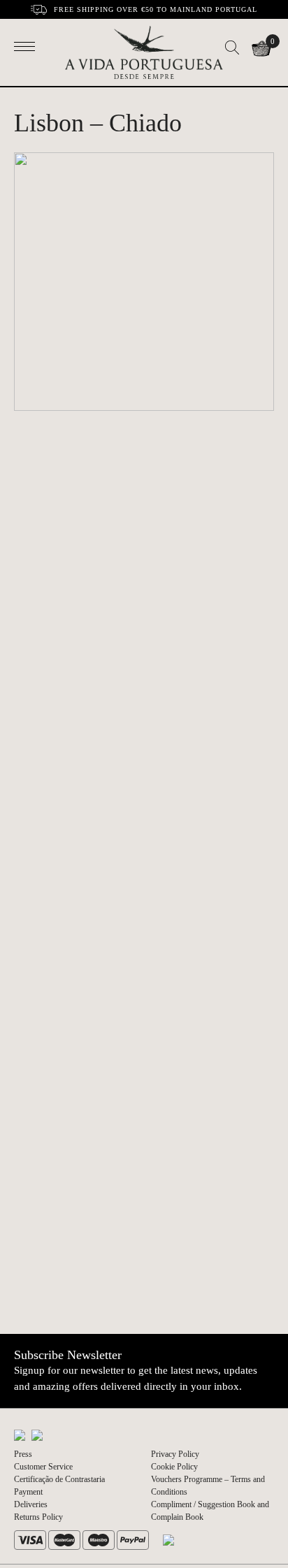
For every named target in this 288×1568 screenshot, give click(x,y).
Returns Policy (38, 1517)
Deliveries (31, 1504)
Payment (28, 1492)
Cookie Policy (174, 1467)
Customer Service (43, 1467)
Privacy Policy (175, 1454)
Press (23, 1454)
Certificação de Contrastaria (59, 1479)
